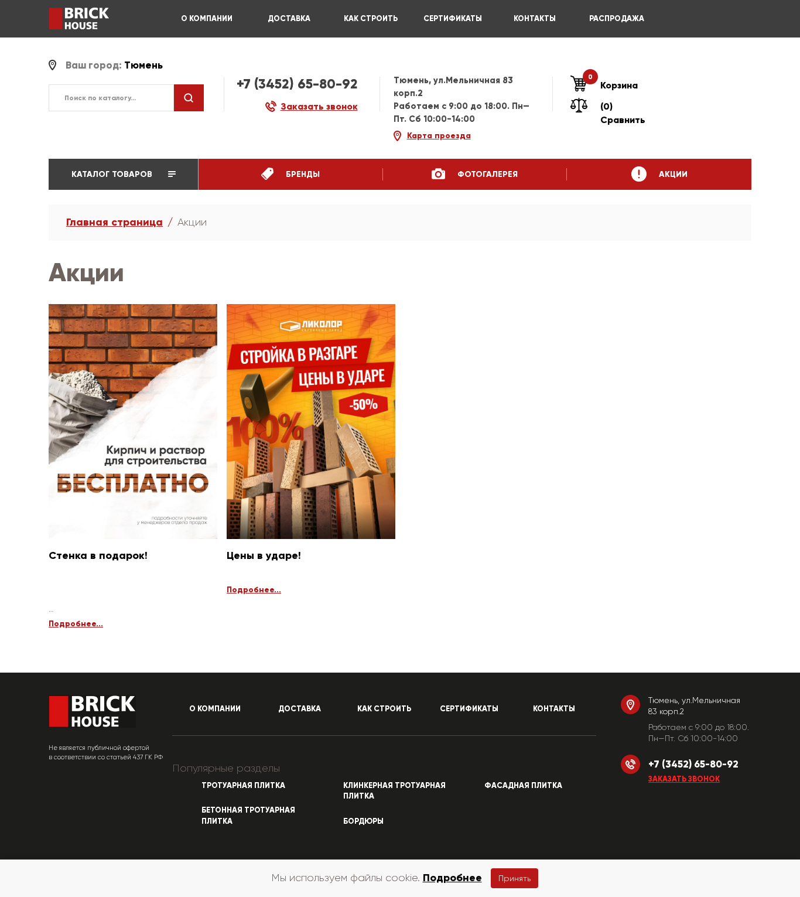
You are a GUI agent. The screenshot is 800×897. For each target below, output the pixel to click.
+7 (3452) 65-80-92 (297, 84)
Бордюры (363, 821)
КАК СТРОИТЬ (371, 18)
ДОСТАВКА (289, 18)
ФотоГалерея (486, 174)
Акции (672, 174)
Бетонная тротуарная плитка (248, 816)
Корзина (613, 85)
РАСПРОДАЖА (616, 18)
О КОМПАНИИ (207, 18)
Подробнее (452, 877)
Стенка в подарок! (98, 555)
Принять (514, 878)
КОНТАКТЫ (535, 18)
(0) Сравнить (622, 113)
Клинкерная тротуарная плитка (394, 791)
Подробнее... (76, 624)
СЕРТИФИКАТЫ (452, 18)
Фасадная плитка (523, 785)
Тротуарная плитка (243, 785)
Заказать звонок (684, 779)
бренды (301, 174)
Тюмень (143, 65)
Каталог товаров (113, 174)
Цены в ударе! (264, 555)
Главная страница (114, 222)
